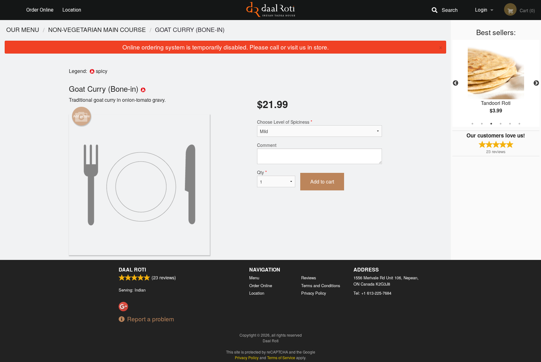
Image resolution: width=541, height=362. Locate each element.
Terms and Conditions (320, 285)
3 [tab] (491, 124)
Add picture (81, 116)
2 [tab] (482, 124)
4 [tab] (500, 124)
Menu (254, 278)
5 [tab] (510, 124)
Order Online (40, 10)
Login (481, 10)
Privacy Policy (313, 293)
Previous (455, 83)
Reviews (308, 278)
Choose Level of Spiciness (284, 122)
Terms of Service (281, 357)
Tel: (372, 293)
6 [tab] (519, 124)
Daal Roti (132, 269)
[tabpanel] (496, 83)
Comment (266, 145)
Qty (262, 172)
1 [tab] (472, 124)
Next (536, 83)
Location (71, 10)
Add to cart (322, 181)
